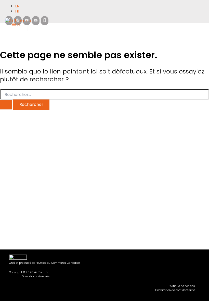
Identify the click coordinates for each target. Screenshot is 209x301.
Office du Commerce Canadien (59, 263)
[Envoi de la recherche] (6, 104)
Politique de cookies (181, 286)
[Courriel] (36, 20)
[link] (18, 6)
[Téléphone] (44, 20)
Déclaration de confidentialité (175, 290)
